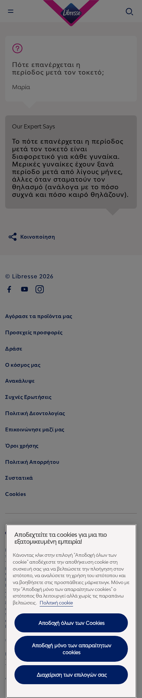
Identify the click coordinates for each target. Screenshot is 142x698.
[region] (71, 611)
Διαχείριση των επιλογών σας (72, 675)
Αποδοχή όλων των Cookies (72, 623)
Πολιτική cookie (56, 602)
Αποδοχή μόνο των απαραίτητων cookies (71, 648)
